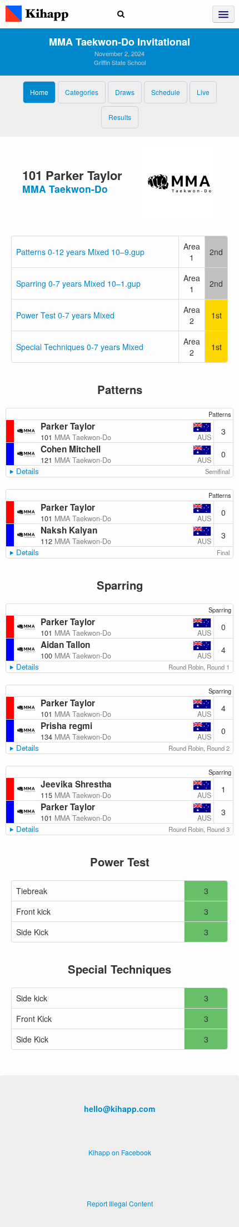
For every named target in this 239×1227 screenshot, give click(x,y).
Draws (125, 92)
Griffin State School (120, 62)
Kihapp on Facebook (119, 1152)
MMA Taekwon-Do (65, 189)
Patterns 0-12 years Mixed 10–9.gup (80, 251)
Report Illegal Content (120, 1203)
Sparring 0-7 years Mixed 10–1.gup (78, 283)
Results (119, 117)
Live (203, 92)
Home (39, 92)
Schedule (165, 92)
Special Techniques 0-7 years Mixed (79, 346)
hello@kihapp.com (119, 1108)
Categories (81, 92)
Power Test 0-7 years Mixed (65, 315)
